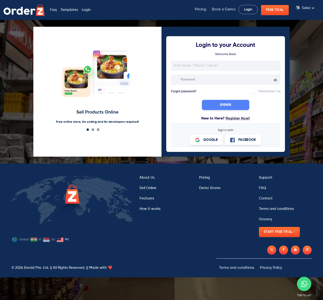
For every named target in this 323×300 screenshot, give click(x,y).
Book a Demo (224, 9)
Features (147, 198)
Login (86, 10)
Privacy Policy (271, 267)
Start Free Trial (279, 232)
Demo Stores (210, 188)
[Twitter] (271, 250)
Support (265, 177)
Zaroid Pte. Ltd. (36, 267)
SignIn (225, 104)
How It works (150, 209)
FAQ (262, 188)
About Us (147, 177)
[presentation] (225, 66)
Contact (266, 198)
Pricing (200, 9)
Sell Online (148, 188)
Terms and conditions (276, 209)
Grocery (265, 219)
